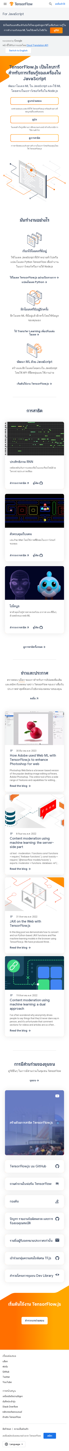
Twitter (6, 1377)
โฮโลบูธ (14, 606)
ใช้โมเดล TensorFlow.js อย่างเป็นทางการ (33, 277)
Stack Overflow (10, 1406)
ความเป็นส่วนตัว (21, 1429)
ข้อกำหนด (7, 1429)
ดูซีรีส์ (56, 30)
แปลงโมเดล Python (33, 282)
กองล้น (14, 1201)
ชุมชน (33, 1080)
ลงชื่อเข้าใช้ (60, 4)
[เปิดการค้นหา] (50, 4)
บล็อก (21, 679)
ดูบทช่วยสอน (35, 101)
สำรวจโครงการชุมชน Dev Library (31, 1276)
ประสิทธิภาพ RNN (21, 462)
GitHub (6, 1371)
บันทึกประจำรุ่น (9, 1401)
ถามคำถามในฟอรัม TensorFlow (31, 1184)
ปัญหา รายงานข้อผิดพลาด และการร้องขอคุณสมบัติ (31, 1221)
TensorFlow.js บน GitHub (28, 1166)
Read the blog (18, 786)
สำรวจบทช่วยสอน (34, 1320)
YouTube (7, 1382)
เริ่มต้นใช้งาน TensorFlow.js (33, 383)
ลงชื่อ (33, 698)
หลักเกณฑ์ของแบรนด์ (12, 1412)
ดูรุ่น (34, 119)
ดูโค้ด (36, 483)
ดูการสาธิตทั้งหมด (33, 647)
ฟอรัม (5, 1366)
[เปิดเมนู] (5, 4)
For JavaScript (13, 14)
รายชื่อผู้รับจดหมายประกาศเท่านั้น (31, 1241)
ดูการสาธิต (34, 138)
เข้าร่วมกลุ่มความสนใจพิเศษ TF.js (30, 1258)
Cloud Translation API (37, 45)
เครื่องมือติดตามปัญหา (13, 1396)
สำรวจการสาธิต (18, 483)
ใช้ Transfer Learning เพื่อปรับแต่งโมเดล (34, 333)
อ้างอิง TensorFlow (12, 1417)
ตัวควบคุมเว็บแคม (21, 534)
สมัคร (49, 1435)
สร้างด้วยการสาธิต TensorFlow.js (31, 1123)
